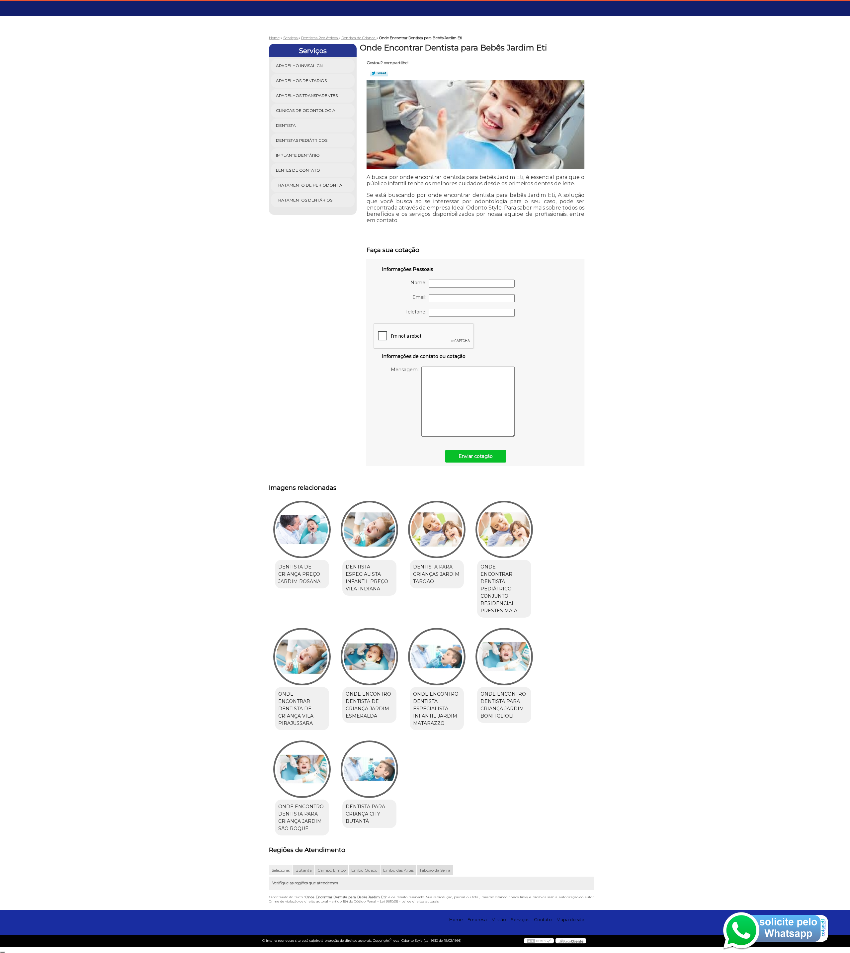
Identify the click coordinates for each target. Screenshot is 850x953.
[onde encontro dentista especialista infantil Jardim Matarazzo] (437, 656)
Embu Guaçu (364, 870)
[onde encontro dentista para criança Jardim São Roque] (302, 769)
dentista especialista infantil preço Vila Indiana (367, 578)
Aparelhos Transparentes (307, 95)
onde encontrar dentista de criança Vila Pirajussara (295, 708)
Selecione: (281, 870)
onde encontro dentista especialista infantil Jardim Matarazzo (436, 708)
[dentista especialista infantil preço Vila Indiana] (369, 529)
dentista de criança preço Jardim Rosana (299, 574)
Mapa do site (570, 919)
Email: (420, 297)
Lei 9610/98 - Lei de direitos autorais (409, 901)
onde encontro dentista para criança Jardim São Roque (301, 817)
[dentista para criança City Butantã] (369, 769)
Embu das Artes (398, 870)
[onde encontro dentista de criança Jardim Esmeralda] (369, 656)
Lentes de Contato (298, 170)
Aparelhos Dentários (301, 80)
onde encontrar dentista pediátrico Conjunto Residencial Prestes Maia (498, 589)
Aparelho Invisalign (299, 65)
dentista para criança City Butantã (365, 814)
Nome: (419, 283)
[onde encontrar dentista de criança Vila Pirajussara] (302, 656)
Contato (543, 919)
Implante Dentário (298, 155)
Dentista (286, 125)
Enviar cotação (476, 456)
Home (456, 919)
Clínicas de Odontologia (305, 110)
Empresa (477, 919)
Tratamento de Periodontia (309, 185)
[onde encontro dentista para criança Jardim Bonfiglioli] (504, 656)
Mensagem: (406, 370)
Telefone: (417, 312)
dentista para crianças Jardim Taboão (436, 574)
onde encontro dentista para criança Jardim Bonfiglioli (503, 705)
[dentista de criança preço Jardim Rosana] (302, 529)
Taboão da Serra (434, 870)
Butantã (304, 870)
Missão (498, 919)
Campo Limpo (331, 870)
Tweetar (379, 73)
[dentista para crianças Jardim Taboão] (437, 529)
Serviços (313, 51)
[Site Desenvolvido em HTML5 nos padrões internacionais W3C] (539, 940)
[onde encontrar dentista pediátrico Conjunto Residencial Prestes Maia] (504, 529)
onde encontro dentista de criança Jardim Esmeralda (368, 705)
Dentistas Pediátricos (301, 140)
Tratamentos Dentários (304, 200)
